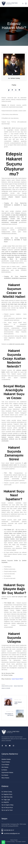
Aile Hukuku (5, 767)
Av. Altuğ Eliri (5, 802)
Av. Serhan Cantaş (14, 78)
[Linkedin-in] (6, 745)
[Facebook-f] (2, 745)
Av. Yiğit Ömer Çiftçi (7, 797)
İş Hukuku (4, 770)
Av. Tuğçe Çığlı (6, 799)
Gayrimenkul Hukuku (7, 772)
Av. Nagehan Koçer (7, 794)
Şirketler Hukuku (6, 759)
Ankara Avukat (13, 840)
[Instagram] (13, 745)
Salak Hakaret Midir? (17, 679)
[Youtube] (9, 745)
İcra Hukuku (5, 775)
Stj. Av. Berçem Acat (7, 807)
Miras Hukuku (5, 777)
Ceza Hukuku (5, 764)
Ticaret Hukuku (6, 762)
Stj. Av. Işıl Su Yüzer (7, 810)
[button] (24, 837)
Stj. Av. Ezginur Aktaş (7, 805)
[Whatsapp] (3, 842)
